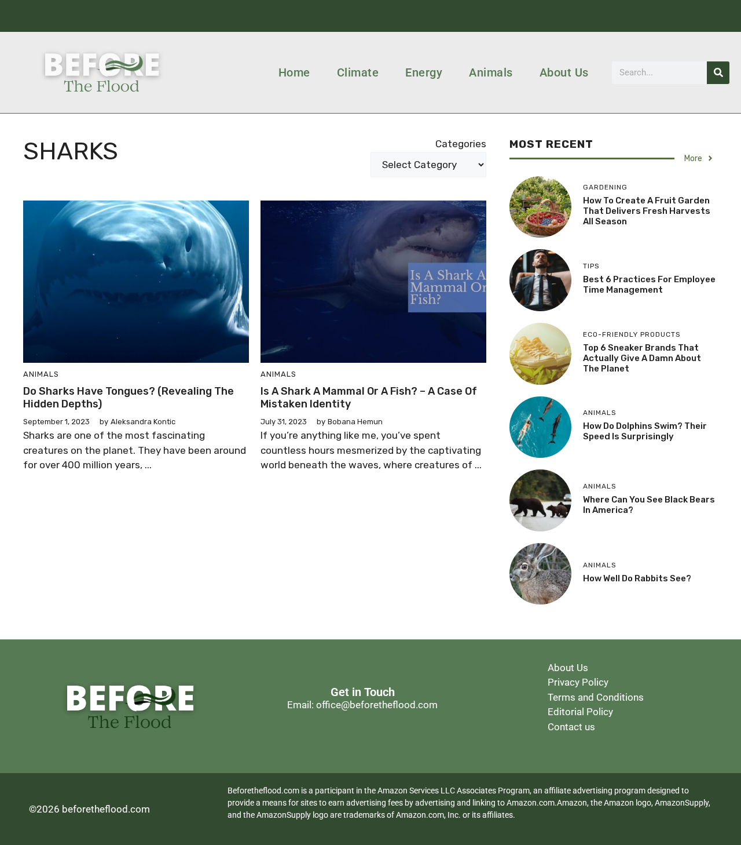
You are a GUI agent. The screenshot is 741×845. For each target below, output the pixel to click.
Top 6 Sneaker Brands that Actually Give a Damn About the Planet (642, 358)
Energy (423, 72)
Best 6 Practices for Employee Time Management (649, 284)
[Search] (718, 72)
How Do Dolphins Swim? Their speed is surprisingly (645, 431)
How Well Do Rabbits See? (637, 578)
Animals (491, 72)
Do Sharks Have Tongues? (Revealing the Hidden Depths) (128, 397)
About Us (564, 72)
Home (294, 72)
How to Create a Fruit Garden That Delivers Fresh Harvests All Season (646, 211)
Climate (358, 72)
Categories (460, 144)
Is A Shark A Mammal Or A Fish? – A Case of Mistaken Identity (369, 397)
